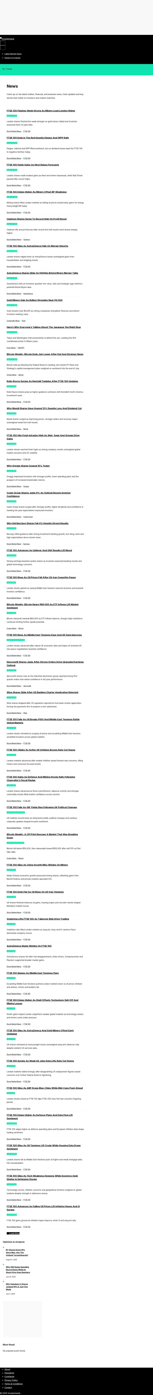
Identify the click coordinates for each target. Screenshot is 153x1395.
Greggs (26, 486)
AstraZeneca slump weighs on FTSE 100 (29, 946)
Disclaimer (9, 1373)
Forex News (11, 348)
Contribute (9, 1376)
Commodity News (13, 321)
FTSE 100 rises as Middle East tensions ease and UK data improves (44, 635)
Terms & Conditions (13, 1384)
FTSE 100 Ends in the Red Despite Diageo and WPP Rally (38, 137)
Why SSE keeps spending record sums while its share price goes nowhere (18, 1270)
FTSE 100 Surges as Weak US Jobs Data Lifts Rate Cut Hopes (40, 1061)
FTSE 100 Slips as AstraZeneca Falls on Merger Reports (37, 246)
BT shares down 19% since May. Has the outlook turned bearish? (17, 1252)
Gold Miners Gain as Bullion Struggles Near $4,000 (34, 300)
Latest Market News (13, 54)
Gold (23, 321)
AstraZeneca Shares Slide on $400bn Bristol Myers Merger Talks (42, 273)
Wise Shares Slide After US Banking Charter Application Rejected (42, 692)
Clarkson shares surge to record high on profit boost (37, 219)
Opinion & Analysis (12, 58)
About (7, 1369)
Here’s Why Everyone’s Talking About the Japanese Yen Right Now (44, 327)
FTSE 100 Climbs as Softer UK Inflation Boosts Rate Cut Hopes (41, 750)
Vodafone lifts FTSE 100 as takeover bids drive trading (38, 919)
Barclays (26, 544)
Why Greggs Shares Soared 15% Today (28, 465)
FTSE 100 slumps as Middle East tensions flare (33, 973)
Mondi (25, 429)
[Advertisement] (76, 17)
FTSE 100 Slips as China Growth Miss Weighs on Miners (37, 864)
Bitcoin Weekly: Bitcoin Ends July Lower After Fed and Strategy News (45, 354)
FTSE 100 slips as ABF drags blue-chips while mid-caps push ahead (45, 1088)
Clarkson (26, 239)
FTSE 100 (26, 131)
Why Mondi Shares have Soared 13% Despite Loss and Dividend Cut (44, 408)
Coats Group (28, 517)
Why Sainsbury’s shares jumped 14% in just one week (17, 1287)
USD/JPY (21, 348)
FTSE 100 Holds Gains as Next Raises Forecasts (33, 164)
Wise (25, 713)
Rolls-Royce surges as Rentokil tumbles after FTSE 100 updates (42, 381)
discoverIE (27, 686)
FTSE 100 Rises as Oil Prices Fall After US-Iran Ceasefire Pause (41, 577)
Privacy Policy (11, 1380)
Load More (14, 1233)
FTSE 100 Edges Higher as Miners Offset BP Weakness (37, 192)
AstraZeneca (28, 294)
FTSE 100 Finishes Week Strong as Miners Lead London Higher (41, 110)
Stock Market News (14, 131)
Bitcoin (21, 375)
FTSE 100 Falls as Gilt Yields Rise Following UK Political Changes (42, 807)
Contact (8, 1387)
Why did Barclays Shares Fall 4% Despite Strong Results (37, 523)
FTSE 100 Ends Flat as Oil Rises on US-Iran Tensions (35, 892)
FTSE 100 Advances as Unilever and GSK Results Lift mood (39, 550)
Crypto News (11, 375)
